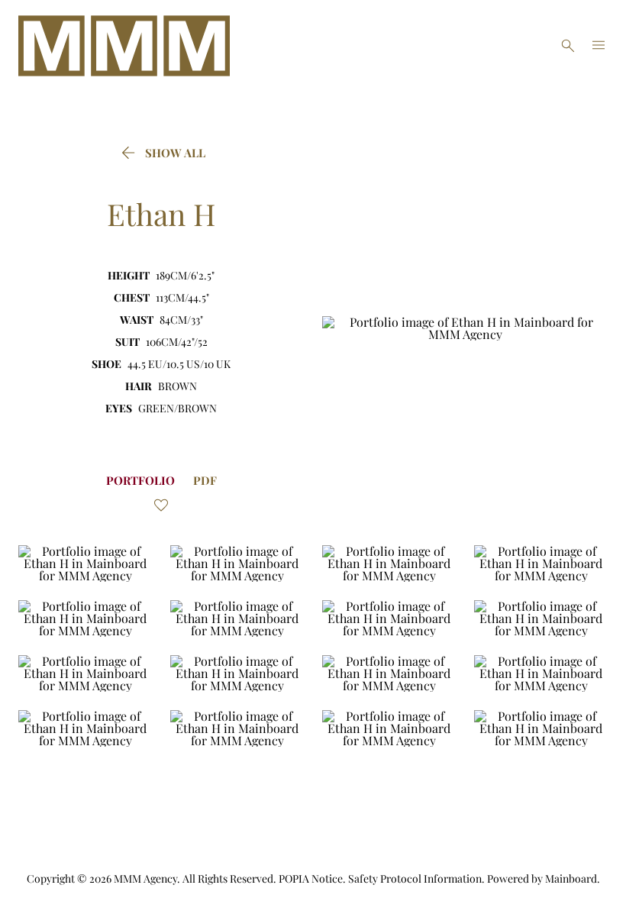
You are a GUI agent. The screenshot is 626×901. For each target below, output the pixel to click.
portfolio (140, 480)
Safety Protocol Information (415, 878)
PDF (205, 480)
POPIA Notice (311, 878)
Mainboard (571, 878)
